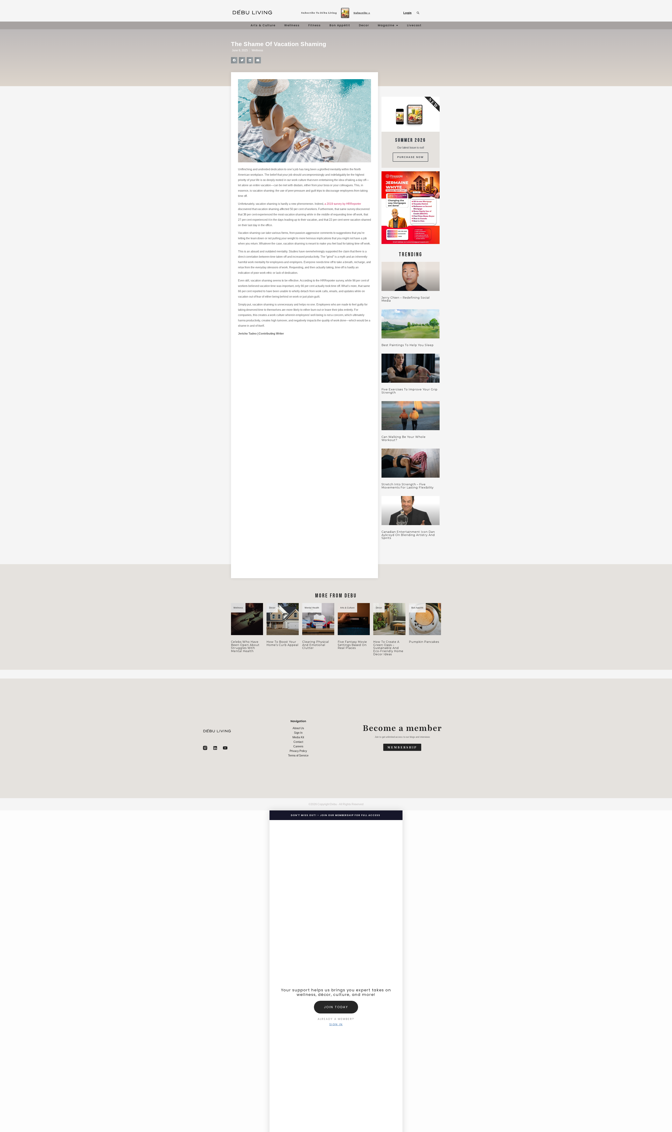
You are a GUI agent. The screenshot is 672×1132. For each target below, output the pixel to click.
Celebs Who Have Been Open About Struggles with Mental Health (245, 646)
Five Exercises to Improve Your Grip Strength (410, 391)
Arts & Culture (263, 25)
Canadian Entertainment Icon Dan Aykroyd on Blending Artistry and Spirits (408, 535)
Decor (364, 25)
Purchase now (410, 157)
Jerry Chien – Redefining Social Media (406, 299)
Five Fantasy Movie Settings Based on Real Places (352, 645)
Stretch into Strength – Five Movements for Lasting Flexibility (408, 486)
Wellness (292, 25)
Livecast (414, 25)
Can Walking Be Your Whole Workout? (404, 438)
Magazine (386, 25)
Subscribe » (362, 13)
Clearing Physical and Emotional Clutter (315, 645)
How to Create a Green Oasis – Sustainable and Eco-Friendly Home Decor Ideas (388, 648)
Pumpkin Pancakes (424, 642)
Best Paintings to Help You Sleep (408, 345)
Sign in (336, 1024)
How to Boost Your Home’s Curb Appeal (283, 643)
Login (407, 13)
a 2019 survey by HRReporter (342, 203)
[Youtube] (225, 748)
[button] (234, 60)
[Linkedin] (215, 748)
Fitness (314, 25)
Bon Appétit (340, 25)
